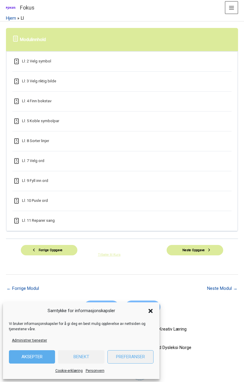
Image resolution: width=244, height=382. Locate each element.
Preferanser (130, 356)
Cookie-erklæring (69, 371)
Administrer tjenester (29, 340)
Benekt (81, 356)
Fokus (27, 7)
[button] (151, 311)
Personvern (95, 371)
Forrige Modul (23, 288)
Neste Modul (222, 288)
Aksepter (32, 356)
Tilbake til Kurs (109, 255)
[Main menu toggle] (231, 7)
